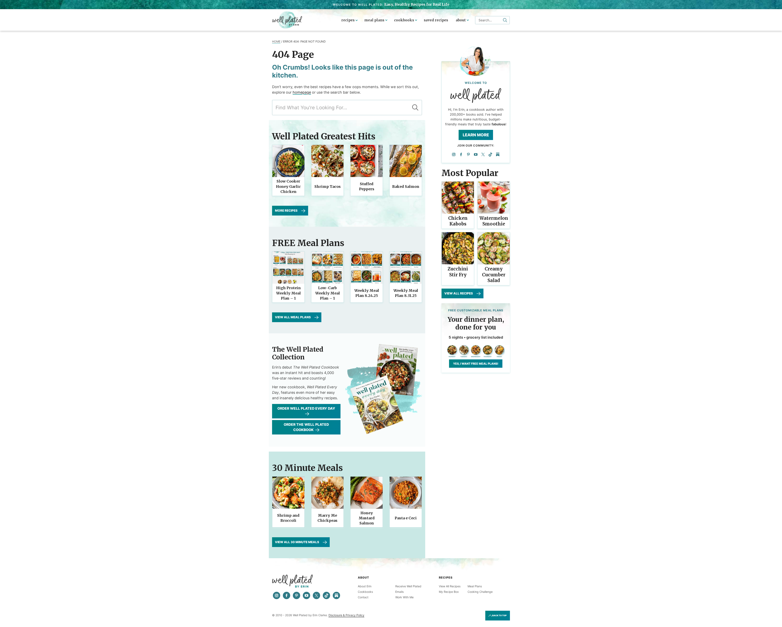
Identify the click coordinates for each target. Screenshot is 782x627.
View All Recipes (458, 293)
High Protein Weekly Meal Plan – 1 (288, 293)
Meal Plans (374, 20)
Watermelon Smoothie (493, 221)
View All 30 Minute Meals (297, 542)
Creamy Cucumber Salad (493, 274)
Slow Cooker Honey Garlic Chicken (288, 186)
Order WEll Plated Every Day (306, 408)
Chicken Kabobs (458, 221)
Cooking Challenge (480, 591)
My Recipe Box (449, 591)
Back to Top (499, 615)
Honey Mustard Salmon (367, 518)
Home (276, 41)
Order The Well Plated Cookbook (306, 427)
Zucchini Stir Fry (458, 272)
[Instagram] (453, 154)
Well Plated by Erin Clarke (287, 20)
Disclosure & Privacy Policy (346, 615)
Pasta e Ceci (406, 518)
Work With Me (404, 597)
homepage (302, 92)
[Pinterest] (468, 154)
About (461, 20)
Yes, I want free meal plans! (475, 363)
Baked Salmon (405, 186)
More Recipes (286, 210)
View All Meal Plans (293, 317)
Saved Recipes (436, 20)
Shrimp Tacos (327, 186)
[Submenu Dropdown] (386, 20)
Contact (363, 597)
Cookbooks (404, 20)
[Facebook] (461, 154)
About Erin (364, 586)
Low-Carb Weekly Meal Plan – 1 (327, 293)
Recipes (348, 20)
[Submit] (505, 20)
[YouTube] (475, 154)
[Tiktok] (490, 154)
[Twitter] (483, 154)
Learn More (476, 134)
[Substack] (497, 154)
